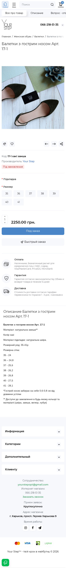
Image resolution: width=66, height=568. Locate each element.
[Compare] (4, 144)
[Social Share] (61, 144)
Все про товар (14, 13)
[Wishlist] (12, 144)
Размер (8, 186)
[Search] (52, 4)
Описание (37, 13)
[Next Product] (54, 144)
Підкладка (9, 179)
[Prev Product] (46, 144)
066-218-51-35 (49, 24)
